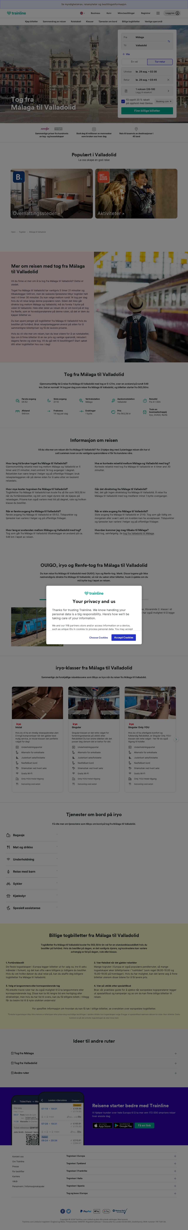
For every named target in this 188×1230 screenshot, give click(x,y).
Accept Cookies (123, 637)
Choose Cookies (98, 637)
